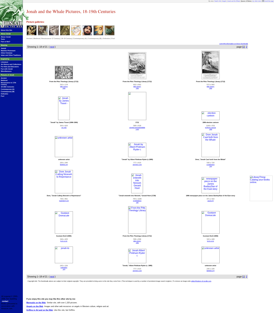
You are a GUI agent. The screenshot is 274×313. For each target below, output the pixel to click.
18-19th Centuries (7, 87)
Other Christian (6, 53)
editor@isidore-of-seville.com (201, 281)
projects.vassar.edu (210, 128)
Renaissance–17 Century (50, 38)
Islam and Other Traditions (11, 55)
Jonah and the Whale (233, 1)
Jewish (3, 48)
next (52, 47)
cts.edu (64, 127)
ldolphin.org (64, 164)
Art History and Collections (11, 64)
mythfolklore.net (137, 201)
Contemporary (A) (7, 89)
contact (5, 301)
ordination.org (64, 268)
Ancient (4, 78)
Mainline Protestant (8, 50)
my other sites (256, 1)
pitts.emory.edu (64, 87)
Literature (4, 62)
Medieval (4, 80)
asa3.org (210, 201)
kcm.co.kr (63, 241)
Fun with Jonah (7, 69)
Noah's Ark (217, 1)
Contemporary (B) (7, 91)
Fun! (2, 96)
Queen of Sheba (246, 1)
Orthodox (4, 94)
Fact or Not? (5, 41)
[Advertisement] (261, 47)
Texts (3, 39)
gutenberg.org (64, 201)
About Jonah (6, 37)
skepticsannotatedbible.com (137, 128)
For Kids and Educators (10, 66)
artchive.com (137, 164)
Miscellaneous (6, 71)
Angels (224, 1)
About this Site (6, 30)
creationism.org (210, 165)
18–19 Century (66, 38)
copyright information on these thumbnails (233, 43)
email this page (269, 1)
